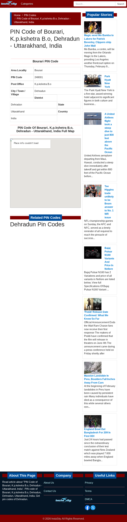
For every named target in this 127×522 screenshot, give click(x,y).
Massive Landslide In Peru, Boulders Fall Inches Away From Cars (99, 379)
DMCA (88, 499)
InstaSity (56, 518)
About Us (49, 482)
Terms (88, 491)
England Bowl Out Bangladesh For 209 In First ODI (97, 432)
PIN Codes (30, 15)
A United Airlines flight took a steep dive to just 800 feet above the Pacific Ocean (110, 133)
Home (17, 15)
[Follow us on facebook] (87, 507)
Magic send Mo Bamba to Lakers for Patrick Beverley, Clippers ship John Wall (99, 40)
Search (120, 4)
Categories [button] (27, 3)
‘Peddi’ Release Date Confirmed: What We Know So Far (96, 315)
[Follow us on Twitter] (92, 507)
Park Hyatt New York (108, 81)
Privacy (89, 482)
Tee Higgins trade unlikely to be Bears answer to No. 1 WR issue (109, 202)
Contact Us (50, 491)
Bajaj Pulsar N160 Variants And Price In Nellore (109, 258)
